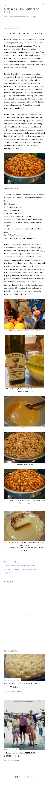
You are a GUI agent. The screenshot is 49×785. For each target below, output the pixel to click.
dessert (28, 566)
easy (33, 566)
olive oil (29, 569)
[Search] (43, 4)
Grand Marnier (19, 569)
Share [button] (6, 562)
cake (18, 566)
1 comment (14, 760)
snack (35, 569)
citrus (23, 566)
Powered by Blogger (26, 777)
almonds (13, 566)
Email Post (14, 562)
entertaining (9, 569)
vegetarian (8, 573)
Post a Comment (17, 691)
